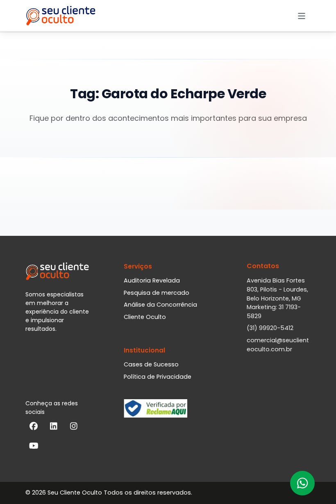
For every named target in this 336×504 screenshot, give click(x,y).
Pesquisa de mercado (156, 293)
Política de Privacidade (157, 377)
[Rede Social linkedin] (53, 428)
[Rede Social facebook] (33, 428)
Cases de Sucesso (151, 364)
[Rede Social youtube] (33, 447)
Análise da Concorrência (160, 305)
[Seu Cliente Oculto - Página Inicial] (60, 15)
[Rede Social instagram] (74, 428)
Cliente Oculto (145, 317)
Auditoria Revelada (152, 280)
